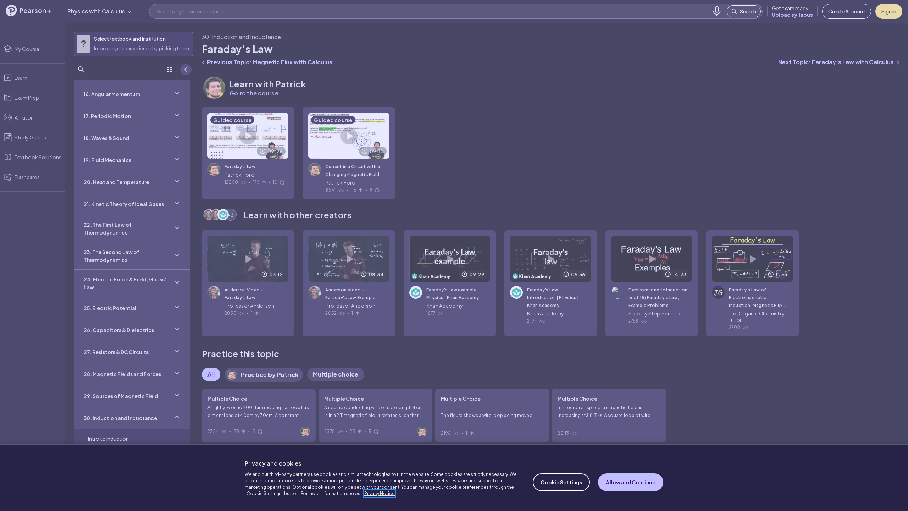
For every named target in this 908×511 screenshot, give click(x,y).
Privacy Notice (379, 493)
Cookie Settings (561, 482)
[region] (454, 477)
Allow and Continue (630, 482)
